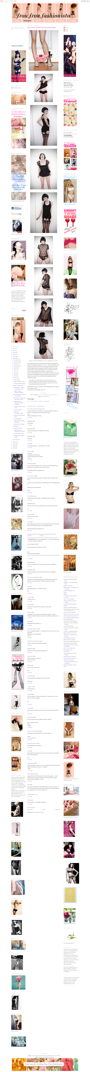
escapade (29, 514)
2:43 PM (29, 440)
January (16, 439)
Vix (28, 586)
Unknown (29, 612)
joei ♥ (28, 751)
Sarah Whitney (30, 496)
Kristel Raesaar (45, 360)
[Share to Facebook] (32, 399)
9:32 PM (29, 759)
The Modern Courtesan (69, 660)
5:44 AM (29, 625)
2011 (14, 356)
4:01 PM (29, 447)
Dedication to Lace (18, 428)
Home (43, 809)
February (16, 379)
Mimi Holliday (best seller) (69, 637)
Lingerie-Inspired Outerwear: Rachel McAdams (18, 403)
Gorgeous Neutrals (18, 409)
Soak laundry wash (68, 649)
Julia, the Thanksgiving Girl (33, 577)
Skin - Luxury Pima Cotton (69, 648)
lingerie (40, 401)
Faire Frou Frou (46, 396)
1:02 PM (29, 417)
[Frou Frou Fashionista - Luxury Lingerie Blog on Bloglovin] (17, 46)
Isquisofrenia (30, 656)
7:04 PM (29, 727)
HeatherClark (30, 463)
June (15, 372)
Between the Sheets (68, 585)
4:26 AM (29, 781)
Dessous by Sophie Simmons (70, 607)
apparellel (29, 694)
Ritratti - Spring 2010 (18, 385)
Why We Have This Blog (19, 424)
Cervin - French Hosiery (69, 599)
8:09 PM (29, 518)
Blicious (29, 665)
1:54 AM (29, 582)
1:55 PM (29, 661)
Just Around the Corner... (19, 433)
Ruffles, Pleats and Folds (19, 381)
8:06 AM (29, 645)
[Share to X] (30, 399)
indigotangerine (30, 763)
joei (29, 757)
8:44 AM (29, 652)
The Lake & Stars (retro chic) (70, 658)
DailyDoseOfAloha (31, 774)
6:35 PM (29, 713)
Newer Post (30, 809)
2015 (14, 348)
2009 (14, 442)
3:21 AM (29, 601)
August (15, 368)
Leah (28, 443)
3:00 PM (29, 672)
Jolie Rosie (29, 676)
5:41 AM (29, 617)
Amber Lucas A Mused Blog (33, 731)
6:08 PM (29, 704)
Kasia (28, 784)
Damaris (65, 605)
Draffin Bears (30, 717)
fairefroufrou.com (67, 91)
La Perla (65, 629)
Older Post (57, 809)
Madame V (16, 426)
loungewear (46, 401)
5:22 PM (29, 690)
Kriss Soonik (44, 365)
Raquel (29, 708)
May (15, 373)
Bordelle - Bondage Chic (69, 590)
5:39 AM (29, 608)
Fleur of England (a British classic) (71, 617)
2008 (14, 444)
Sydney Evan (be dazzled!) (70, 656)
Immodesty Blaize (18, 418)
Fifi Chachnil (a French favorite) (71, 615)
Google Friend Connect (53, 394)
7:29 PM (29, 492)
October (16, 364)
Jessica (29, 800)
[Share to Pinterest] (33, 399)
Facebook (40, 394)
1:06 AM (29, 573)
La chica (29, 597)
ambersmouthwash (31, 738)
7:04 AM (29, 637)
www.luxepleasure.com (32, 794)
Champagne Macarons (32, 628)
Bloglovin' (46, 394)
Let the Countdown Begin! (19, 383)
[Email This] (28, 399)
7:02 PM (29, 460)
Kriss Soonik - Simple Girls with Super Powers (41, 27)
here (44, 389)
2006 (14, 448)
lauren (28, 521)
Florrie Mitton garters (68, 619)
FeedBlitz (71, 137)
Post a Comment (31, 807)
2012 (14, 354)
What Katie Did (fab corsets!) (70, 664)
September (16, 366)
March (15, 377)
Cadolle (65, 594)
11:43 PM (29, 770)
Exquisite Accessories (32, 743)
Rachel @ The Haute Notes (33, 641)
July (15, 370)
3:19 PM (29, 683)
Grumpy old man (31, 475)
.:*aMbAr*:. (29, 686)
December (16, 360)
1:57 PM (29, 432)
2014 (14, 350)
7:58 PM (29, 739)
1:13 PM (29, 425)
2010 (14, 358)
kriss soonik (34, 401)
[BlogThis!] (29, 399)
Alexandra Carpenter (54, 360)
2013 (14, 352)
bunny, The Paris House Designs (34, 408)
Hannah (29, 604)
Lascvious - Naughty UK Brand (70, 631)
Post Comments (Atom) (39, 812)
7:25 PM (29, 472)
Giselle (28, 621)
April (15, 375)
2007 (14, 446)
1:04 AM (29, 566)
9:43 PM (29, 530)
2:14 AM (29, 796)
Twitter (44, 394)
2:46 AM (29, 593)
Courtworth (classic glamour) (70, 604)
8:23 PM (29, 747)
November (16, 362)
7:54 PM (29, 804)
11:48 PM (29, 558)
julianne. (29, 451)
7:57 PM (29, 510)
